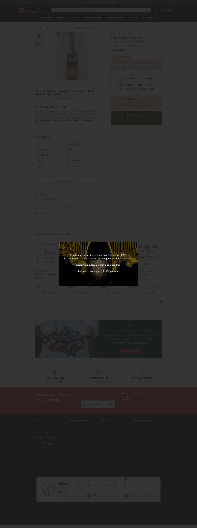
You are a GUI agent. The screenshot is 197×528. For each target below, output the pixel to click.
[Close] (135, 244)
